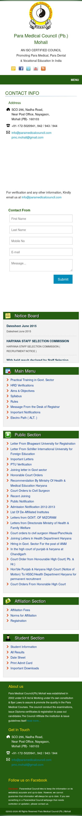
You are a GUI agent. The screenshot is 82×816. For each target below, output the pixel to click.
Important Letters (22, 459)
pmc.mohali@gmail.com (28, 137)
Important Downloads (25, 668)
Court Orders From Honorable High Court (38, 584)
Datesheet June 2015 (22, 324)
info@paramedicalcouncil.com (32, 133)
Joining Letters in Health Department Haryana (41, 538)
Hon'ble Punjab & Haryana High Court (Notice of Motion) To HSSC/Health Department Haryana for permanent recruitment (43, 574)
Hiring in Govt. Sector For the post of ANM (39, 544)
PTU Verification (21, 464)
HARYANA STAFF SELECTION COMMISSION (38, 339)
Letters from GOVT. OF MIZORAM (33, 517)
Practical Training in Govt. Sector (32, 380)
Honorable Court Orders (27, 475)
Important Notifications (25, 412)
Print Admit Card (21, 663)
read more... (34, 720)
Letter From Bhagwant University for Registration (43, 443)
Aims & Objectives (22, 391)
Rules (14, 401)
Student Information (24, 647)
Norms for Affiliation (24, 615)
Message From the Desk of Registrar (35, 407)
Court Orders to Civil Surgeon (30, 490)
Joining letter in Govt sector (29, 470)
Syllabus (16, 396)
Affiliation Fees (20, 610)
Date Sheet (18, 657)
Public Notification (22, 501)
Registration (18, 620)
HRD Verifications (22, 385)
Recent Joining (20, 496)
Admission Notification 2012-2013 (33, 507)
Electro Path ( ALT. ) (24, 417)
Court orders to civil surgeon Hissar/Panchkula (41, 533)
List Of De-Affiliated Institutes (30, 512)
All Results (17, 652)
